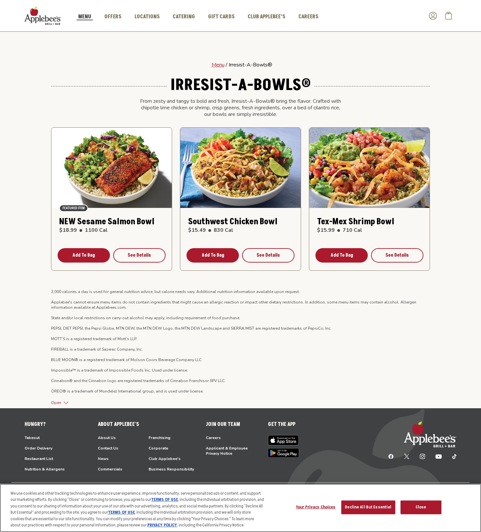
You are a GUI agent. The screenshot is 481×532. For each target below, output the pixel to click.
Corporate (158, 448)
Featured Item (73, 208)
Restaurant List (39, 458)
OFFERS (112, 17)
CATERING (184, 17)
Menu (218, 64)
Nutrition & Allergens (45, 469)
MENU (84, 17)
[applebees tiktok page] (451, 456)
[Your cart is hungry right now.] (448, 16)
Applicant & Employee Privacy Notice (227, 451)
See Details (139, 255)
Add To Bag (83, 255)
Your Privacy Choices (316, 507)
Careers (213, 437)
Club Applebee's (165, 458)
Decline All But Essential (368, 507)
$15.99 (339, 230)
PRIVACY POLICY (162, 525)
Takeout (32, 437)
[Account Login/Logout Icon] (433, 16)
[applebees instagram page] (422, 456)
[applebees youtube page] (438, 456)
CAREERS (308, 17)
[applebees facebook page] (391, 456)
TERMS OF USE (164, 500)
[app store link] (283, 440)
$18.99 (83, 230)
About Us (107, 437)
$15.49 (210, 230)
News (103, 458)
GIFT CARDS (221, 17)
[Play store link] (283, 453)
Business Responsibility (171, 469)
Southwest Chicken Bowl (232, 222)
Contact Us (108, 448)
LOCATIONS (147, 17)
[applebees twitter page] (407, 456)
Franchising (159, 437)
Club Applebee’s (266, 17)
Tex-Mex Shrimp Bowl (355, 222)
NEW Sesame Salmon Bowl (106, 222)
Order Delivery (38, 448)
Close (421, 507)
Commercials (110, 469)
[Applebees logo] (43, 15)
